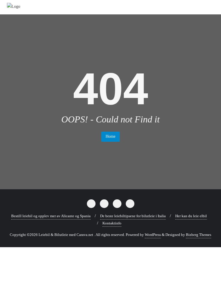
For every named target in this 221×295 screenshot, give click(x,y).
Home (110, 136)
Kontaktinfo (111, 223)
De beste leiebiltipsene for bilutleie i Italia (133, 216)
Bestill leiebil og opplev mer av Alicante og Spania (51, 216)
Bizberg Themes (198, 234)
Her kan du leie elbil (191, 216)
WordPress (153, 234)
